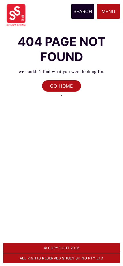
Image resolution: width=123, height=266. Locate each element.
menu (108, 11)
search (83, 11)
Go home (61, 86)
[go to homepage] (16, 7)
